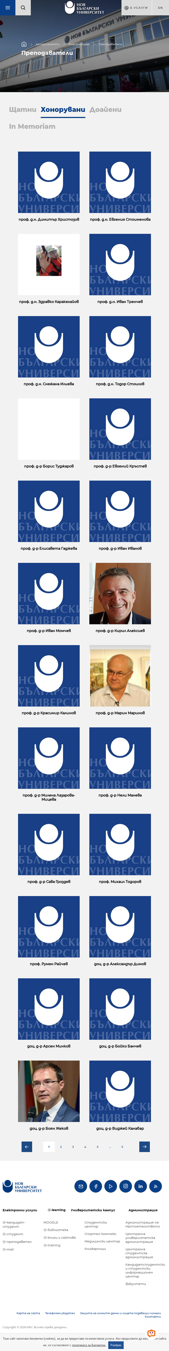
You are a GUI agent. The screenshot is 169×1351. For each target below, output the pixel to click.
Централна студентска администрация (139, 1253)
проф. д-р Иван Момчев (49, 631)
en (160, 7)
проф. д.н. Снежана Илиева (49, 384)
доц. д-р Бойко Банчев (120, 1046)
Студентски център (95, 1224)
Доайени (106, 110)
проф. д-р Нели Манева (120, 795)
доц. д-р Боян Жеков (49, 1128)
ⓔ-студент (13, 1234)
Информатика (79, 44)
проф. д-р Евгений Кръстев (120, 466)
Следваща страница (144, 1147)
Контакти (153, 1316)
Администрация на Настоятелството (142, 1224)
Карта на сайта (28, 1313)
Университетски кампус (93, 1210)
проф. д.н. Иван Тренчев (120, 302)
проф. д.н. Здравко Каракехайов (49, 302)
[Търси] (23, 7)
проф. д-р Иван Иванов (120, 548)
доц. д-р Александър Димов (120, 964)
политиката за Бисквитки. (89, 1345)
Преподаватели (110, 44)
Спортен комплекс (100, 1234)
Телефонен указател (60, 1313)
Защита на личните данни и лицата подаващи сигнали (120, 1313)
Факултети (135, 1284)
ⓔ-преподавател (17, 1242)
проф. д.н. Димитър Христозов (49, 219)
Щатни (23, 110)
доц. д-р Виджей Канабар (120, 1128)
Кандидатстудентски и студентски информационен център (143, 1270)
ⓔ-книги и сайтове (60, 1238)
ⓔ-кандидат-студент (14, 1224)
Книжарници (95, 1249)
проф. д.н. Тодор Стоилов (120, 384)
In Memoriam (32, 126)
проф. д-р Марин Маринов (120, 713)
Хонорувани (63, 110)
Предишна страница (27, 1147)
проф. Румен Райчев (49, 964)
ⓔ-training (52, 1245)
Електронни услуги (20, 1210)
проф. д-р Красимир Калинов (49, 713)
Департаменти (47, 44)
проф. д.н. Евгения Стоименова (120, 219)
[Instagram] (125, 1186)
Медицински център (102, 1241)
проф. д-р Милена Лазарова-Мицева (49, 797)
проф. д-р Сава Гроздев (49, 882)
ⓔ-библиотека (56, 1230)
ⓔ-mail (8, 1249)
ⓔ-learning (57, 1210)
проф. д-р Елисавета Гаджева (49, 548)
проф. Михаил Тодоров (120, 882)
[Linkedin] (140, 1186)
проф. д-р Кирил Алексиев (120, 631)
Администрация (143, 1210)
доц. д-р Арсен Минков (48, 1046)
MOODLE (51, 1222)
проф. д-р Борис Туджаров (49, 466)
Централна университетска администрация (140, 1238)
